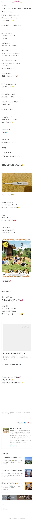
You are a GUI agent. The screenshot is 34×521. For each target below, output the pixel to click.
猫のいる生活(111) (5, 412)
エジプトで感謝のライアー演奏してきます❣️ (13, 457)
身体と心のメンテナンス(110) (20, 412)
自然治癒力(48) (11, 412)
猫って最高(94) (8, 413)
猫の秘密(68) (28, 412)
